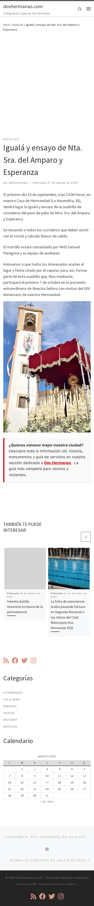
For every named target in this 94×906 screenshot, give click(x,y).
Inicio (6, 25)
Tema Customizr (68, 884)
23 (34, 789)
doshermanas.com (29, 878)
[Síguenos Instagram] (33, 660)
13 (84, 776)
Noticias (18, 25)
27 (84, 789)
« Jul (42, 801)
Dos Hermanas (58, 463)
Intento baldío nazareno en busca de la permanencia (25, 606)
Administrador (18, 182)
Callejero (11, 699)
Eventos (10, 706)
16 (34, 782)
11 (59, 776)
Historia (10, 720)
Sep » (51, 801)
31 (47, 795)
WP (34, 884)
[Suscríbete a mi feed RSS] (6, 660)
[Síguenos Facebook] (15, 660)
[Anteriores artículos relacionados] (75, 537)
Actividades (13, 693)
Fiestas (9, 713)
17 (47, 782)
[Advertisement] (47, 87)
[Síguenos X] (24, 660)
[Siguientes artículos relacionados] (86, 537)
